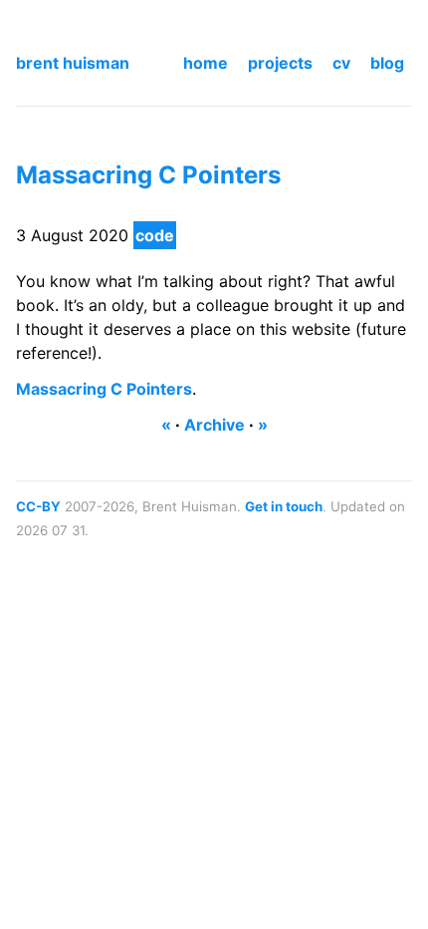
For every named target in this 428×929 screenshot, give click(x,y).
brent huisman (72, 63)
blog (387, 63)
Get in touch (283, 506)
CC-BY (38, 506)
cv (341, 63)
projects (280, 63)
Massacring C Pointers (148, 174)
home (205, 63)
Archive (214, 425)
